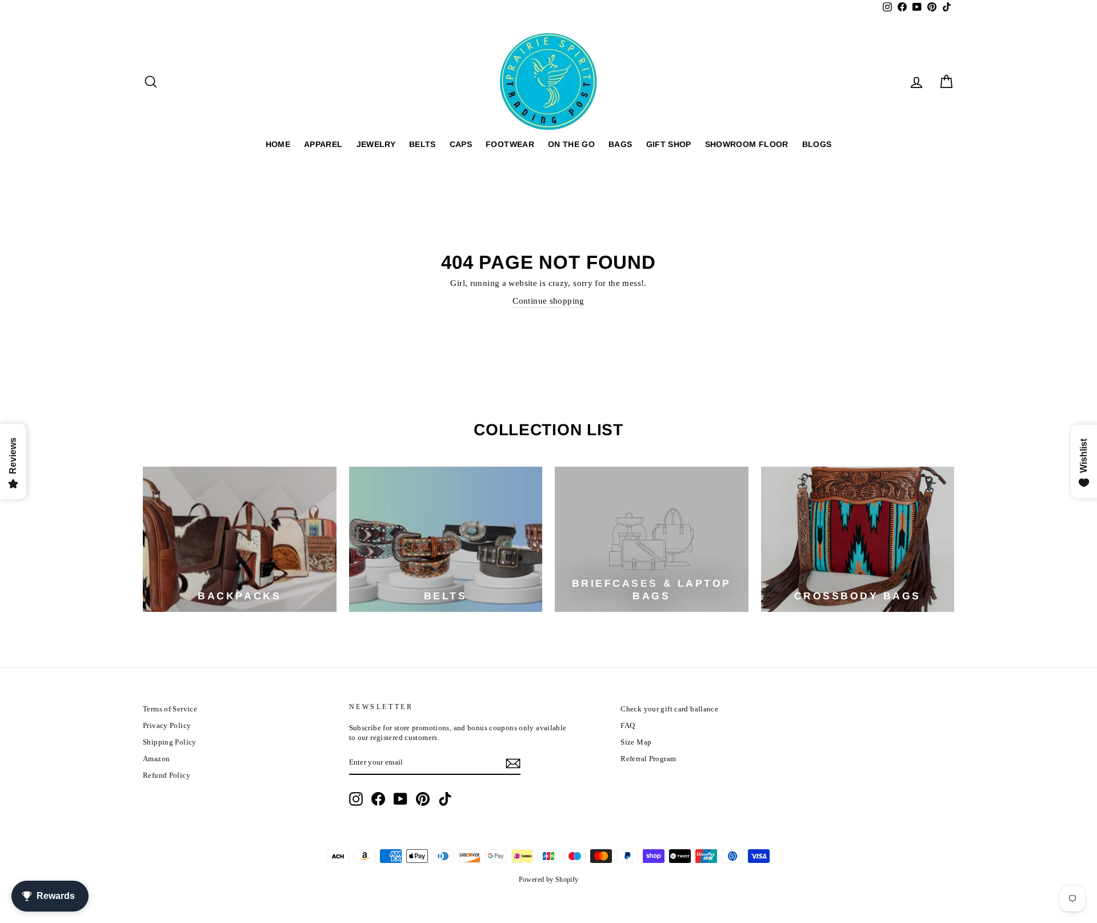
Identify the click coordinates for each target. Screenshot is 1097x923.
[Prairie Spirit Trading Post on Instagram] (356, 799)
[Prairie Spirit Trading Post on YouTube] (400, 799)
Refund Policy (166, 775)
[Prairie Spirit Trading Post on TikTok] (445, 799)
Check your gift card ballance (669, 709)
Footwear (510, 144)
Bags (620, 144)
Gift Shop (668, 144)
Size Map (635, 742)
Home (278, 144)
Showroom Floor (746, 144)
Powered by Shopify (549, 880)
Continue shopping (548, 300)
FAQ (627, 726)
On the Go (571, 144)
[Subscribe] (513, 763)
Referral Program (648, 759)
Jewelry (376, 144)
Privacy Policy (167, 726)
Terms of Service (170, 709)
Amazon (156, 759)
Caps (461, 144)
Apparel (323, 144)
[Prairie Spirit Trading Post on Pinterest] (423, 799)
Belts (422, 144)
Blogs (817, 144)
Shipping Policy (170, 742)
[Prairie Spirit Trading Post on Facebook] (378, 799)
